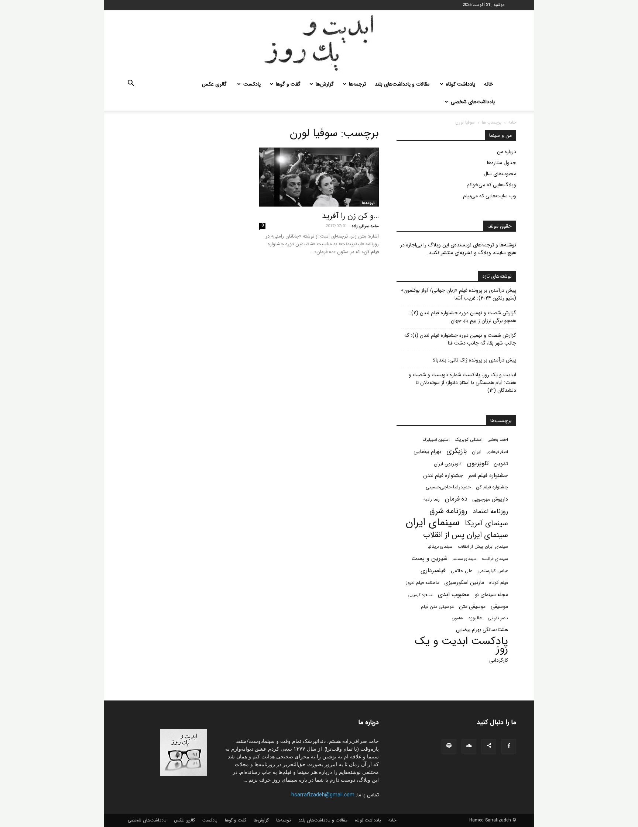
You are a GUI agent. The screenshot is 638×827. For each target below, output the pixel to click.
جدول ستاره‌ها (501, 163)
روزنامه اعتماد (490, 511)
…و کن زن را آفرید (350, 216)
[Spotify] (449, 746)
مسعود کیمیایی (420, 595)
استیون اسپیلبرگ (436, 440)
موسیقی (499, 606)
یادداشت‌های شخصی (473, 102)
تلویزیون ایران (448, 464)
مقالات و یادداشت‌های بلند (402, 84)
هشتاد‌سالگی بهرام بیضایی (482, 630)
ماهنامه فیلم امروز (422, 582)
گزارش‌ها (325, 84)
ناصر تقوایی (498, 618)
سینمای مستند (465, 559)
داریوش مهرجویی (490, 499)
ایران (476, 452)
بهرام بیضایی (427, 452)
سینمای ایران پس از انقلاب (465, 535)
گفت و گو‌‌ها (288, 84)
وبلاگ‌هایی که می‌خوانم (491, 185)
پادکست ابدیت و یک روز (461, 645)
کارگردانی (498, 660)
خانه (488, 84)
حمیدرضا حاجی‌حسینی (448, 487)
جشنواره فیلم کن (492, 487)
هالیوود (475, 618)
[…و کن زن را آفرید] (319, 177)
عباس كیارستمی (492, 571)
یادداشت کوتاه (460, 84)
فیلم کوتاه (498, 582)
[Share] (488, 746)
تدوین (501, 464)
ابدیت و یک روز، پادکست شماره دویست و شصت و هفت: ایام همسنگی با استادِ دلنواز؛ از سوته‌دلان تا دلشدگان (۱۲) (462, 382)
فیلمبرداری (433, 570)
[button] (131, 84)
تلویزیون (477, 463)
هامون (457, 618)
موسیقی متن (472, 606)
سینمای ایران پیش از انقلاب (483, 546)
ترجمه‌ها (357, 84)
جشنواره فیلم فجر (488, 476)
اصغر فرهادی (497, 452)
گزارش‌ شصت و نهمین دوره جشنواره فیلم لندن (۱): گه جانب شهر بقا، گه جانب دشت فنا (460, 339)
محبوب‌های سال (500, 174)
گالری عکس (214, 84)
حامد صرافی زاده (365, 226)
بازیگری (456, 451)
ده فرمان (456, 499)
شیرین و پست (429, 558)
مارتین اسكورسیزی (464, 582)
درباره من (506, 152)
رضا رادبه (431, 499)
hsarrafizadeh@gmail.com (322, 795)
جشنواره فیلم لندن (443, 476)
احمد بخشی (498, 439)
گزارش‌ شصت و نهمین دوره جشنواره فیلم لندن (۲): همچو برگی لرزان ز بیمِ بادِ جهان (463, 317)
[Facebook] (508, 746)
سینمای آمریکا (486, 523)
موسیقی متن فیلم (437, 606)
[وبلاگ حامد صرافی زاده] (319, 42)
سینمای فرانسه (495, 559)
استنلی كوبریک (469, 439)
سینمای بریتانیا (440, 546)
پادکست (252, 84)
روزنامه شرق (448, 511)
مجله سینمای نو (491, 595)
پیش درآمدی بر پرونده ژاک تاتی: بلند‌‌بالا (474, 360)
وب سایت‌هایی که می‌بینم (489, 196)
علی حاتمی (461, 571)
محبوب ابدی (454, 594)
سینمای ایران (433, 523)
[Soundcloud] (469, 746)
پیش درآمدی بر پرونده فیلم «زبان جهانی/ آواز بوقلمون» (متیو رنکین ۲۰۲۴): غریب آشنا (458, 294)
